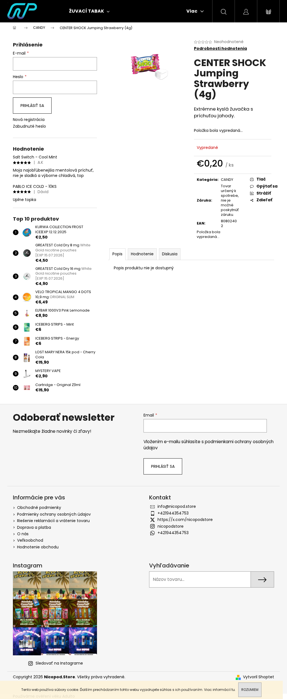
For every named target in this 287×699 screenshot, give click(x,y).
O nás (23, 534)
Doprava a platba (34, 527)
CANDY (227, 179)
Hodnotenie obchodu (38, 547)
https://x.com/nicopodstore (185, 519)
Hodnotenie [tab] (142, 254)
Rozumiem (249, 689)
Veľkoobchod (30, 540)
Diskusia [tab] (169, 254)
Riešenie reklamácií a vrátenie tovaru (53, 520)
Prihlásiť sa (32, 105)
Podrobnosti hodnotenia (220, 48)
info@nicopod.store (177, 506)
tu (233, 689)
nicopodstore (171, 526)
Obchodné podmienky (39, 507)
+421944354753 (173, 513)
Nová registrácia (29, 119)
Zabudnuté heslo (29, 126)
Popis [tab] (117, 254)
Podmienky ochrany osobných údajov (54, 514)
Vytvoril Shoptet (258, 677)
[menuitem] (89, 11)
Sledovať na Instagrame (59, 663)
